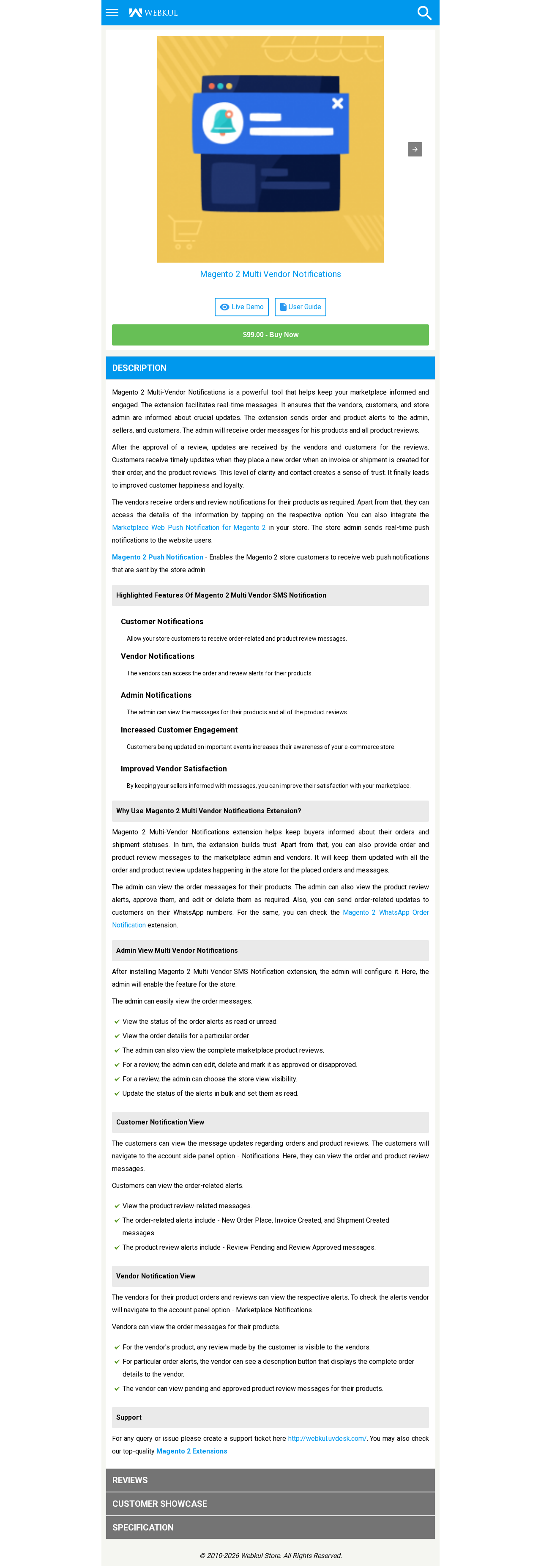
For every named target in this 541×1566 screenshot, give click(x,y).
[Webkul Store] (153, 12)
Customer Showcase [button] (159, 1504)
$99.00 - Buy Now (270, 334)
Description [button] (139, 368)
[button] (113, 13)
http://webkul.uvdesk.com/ (327, 1438)
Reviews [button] (130, 1480)
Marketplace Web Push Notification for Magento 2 (189, 528)
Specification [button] (143, 1527)
